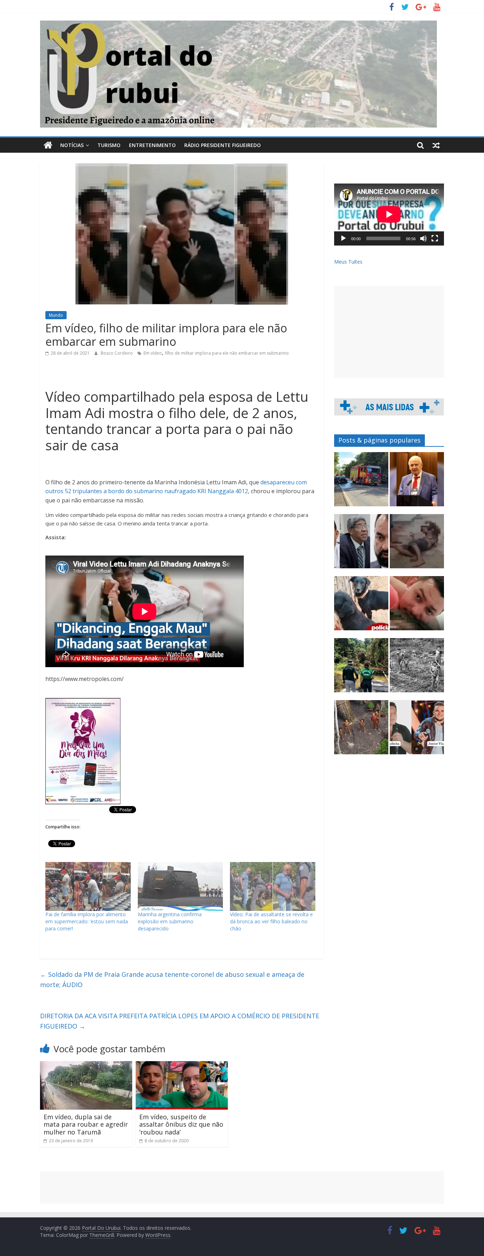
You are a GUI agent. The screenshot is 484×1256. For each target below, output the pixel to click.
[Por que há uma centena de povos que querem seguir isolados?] (361, 730)
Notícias (72, 145)
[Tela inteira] (434, 238)
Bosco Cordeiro (117, 353)
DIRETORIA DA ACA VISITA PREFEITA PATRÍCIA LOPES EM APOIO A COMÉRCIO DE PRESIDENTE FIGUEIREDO (179, 1021)
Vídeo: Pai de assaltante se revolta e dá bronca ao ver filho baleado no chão (271, 921)
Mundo (56, 315)
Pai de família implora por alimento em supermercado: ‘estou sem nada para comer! (86, 921)
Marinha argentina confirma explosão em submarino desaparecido (170, 921)
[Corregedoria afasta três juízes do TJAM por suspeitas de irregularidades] (361, 544)
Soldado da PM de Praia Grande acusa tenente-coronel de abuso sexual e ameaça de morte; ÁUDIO (172, 979)
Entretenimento (152, 145)
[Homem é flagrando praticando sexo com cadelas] (361, 606)
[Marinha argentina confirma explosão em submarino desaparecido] (180, 886)
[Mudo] (423, 238)
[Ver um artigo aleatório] (436, 145)
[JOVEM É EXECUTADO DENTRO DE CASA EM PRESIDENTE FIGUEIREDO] (417, 606)
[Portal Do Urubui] (48, 145)
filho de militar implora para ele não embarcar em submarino (227, 353)
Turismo (108, 145)
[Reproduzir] (343, 238)
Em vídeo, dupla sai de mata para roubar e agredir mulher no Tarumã (86, 1124)
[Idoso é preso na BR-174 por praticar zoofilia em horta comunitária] (361, 668)
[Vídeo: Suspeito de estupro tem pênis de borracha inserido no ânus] (417, 544)
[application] (389, 214)
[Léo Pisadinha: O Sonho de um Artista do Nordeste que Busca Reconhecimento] (417, 730)
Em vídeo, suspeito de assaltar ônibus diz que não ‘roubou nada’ (181, 1124)
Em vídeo (152, 353)
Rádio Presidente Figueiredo (222, 145)
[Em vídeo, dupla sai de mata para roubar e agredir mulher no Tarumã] (86, 1065)
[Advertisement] (389, 332)
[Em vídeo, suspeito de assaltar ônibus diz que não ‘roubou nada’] (182, 1065)
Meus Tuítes (348, 261)
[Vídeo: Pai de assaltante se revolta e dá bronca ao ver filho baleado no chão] (272, 886)
